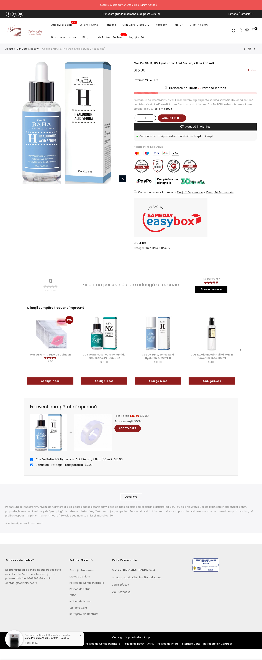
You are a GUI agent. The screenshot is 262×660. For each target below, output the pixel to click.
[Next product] (240, 350)
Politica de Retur (80, 589)
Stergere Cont (78, 608)
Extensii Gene (89, 25)
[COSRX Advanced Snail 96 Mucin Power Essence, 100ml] (212, 334)
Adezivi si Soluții (63, 24)
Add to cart (127, 428)
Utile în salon (199, 25)
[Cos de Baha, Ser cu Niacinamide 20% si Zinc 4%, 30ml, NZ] (104, 334)
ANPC (73, 595)
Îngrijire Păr (137, 37)
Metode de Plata (80, 576)
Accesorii (162, 25)
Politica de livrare (80, 601)
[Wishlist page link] (233, 31)
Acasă (9, 48)
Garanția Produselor (82, 570)
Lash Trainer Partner (110, 36)
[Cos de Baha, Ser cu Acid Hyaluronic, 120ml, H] (158, 334)
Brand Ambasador (63, 37)
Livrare (138, 80)
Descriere (131, 496)
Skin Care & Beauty (135, 25)
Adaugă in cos (50, 381)
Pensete (110, 25)
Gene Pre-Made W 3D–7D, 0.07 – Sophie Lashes (47, 637)
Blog (85, 37)
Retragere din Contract (84, 614)
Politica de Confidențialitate (87, 583)
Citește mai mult (161, 109)
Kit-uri (179, 25)
